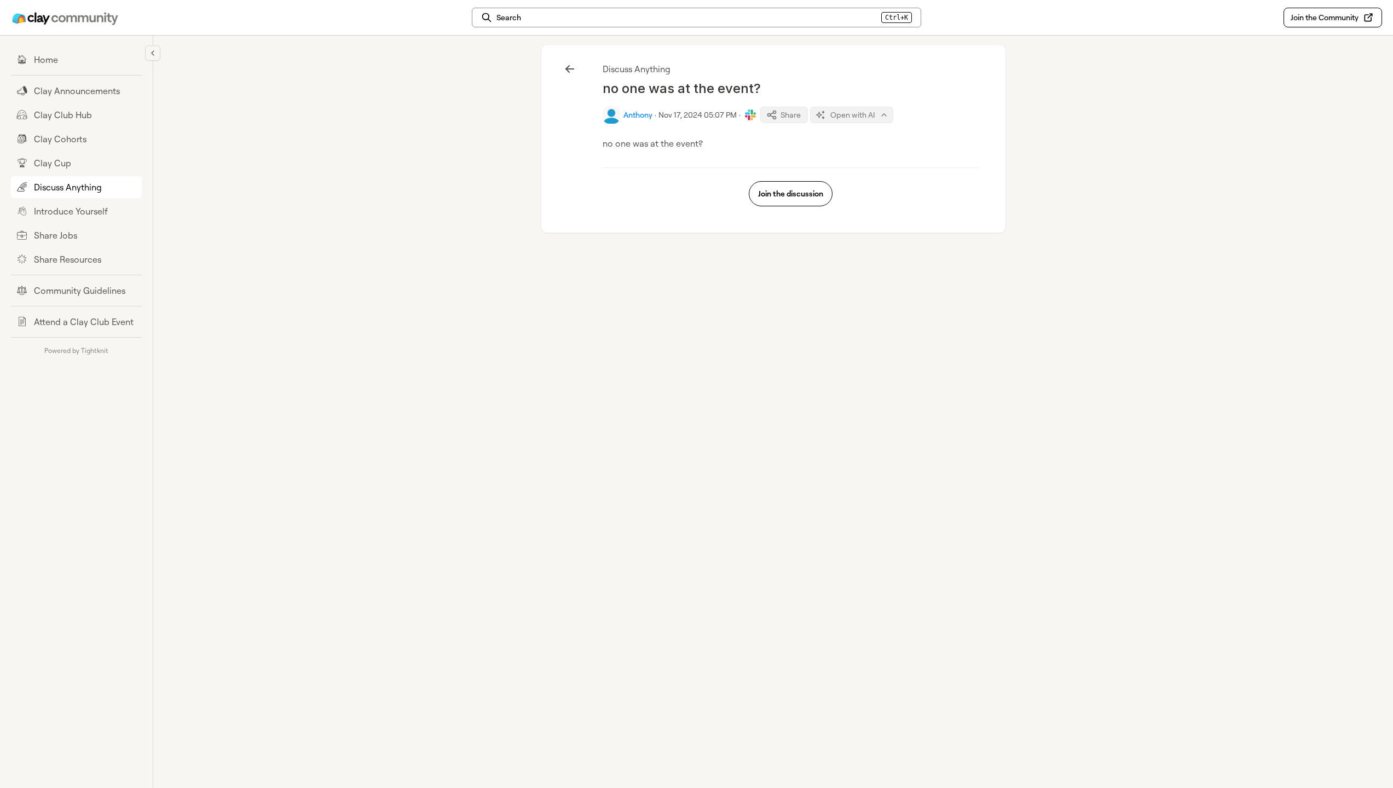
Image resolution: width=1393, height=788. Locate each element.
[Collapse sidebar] (152, 53)
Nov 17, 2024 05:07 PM (697, 114)
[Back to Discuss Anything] (570, 69)
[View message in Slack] (750, 115)
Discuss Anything (637, 68)
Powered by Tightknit (76, 350)
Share (791, 114)
